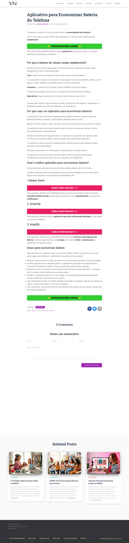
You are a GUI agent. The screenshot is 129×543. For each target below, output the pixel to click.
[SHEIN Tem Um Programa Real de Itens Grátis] (64, 463)
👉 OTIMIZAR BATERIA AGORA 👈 (64, 46)
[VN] (13, 3)
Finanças (79, 3)
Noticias (108, 3)
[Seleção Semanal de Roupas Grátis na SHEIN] (103, 463)
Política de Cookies (70, 538)
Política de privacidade (17, 538)
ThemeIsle (118, 538)
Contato (83, 538)
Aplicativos (60, 3)
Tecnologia (99, 3)
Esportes (88, 3)
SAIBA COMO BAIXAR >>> (64, 188)
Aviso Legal (32, 538)
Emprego (117, 3)
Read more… (15, 498)
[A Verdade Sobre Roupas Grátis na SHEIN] (25, 463)
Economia (70, 3)
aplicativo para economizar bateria (42, 310)
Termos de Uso (44, 538)
